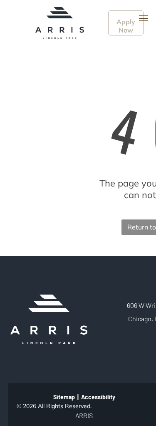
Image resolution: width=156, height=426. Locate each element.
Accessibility (98, 397)
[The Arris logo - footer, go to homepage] (48, 299)
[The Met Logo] (59, 11)
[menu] (143, 18)
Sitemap (64, 397)
